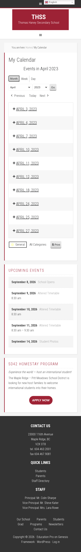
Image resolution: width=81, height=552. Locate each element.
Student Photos (48, 341)
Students (40, 471)
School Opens (46, 282)
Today (32, 96)
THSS (38, 17)
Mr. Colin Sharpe (46, 498)
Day (33, 79)
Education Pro (45, 537)
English (52, 2)
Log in (56, 542)
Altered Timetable (48, 293)
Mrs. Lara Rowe (49, 508)
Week (24, 79)
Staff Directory (40, 481)
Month (14, 78)
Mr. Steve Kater (49, 503)
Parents (40, 476)
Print (55, 245)
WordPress (43, 542)
